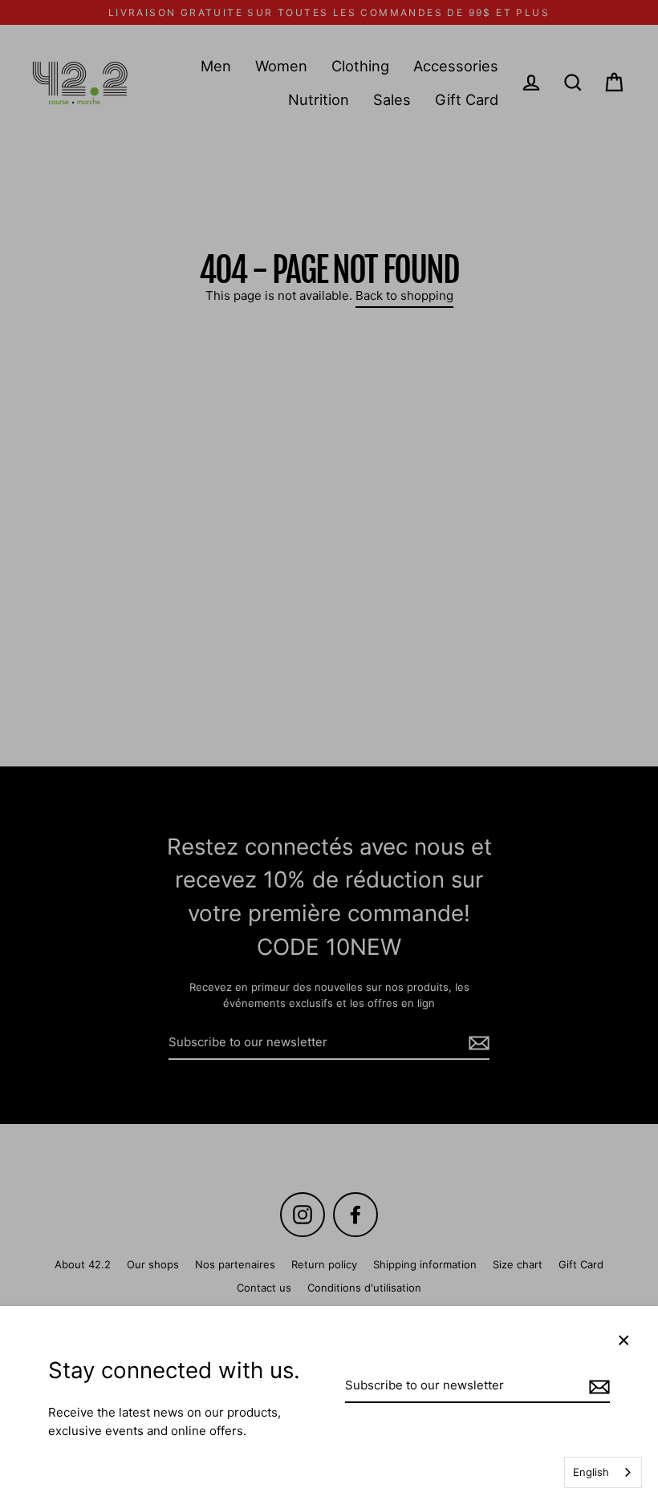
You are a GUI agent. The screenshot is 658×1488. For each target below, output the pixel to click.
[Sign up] (597, 1386)
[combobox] (603, 1472)
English (591, 1472)
